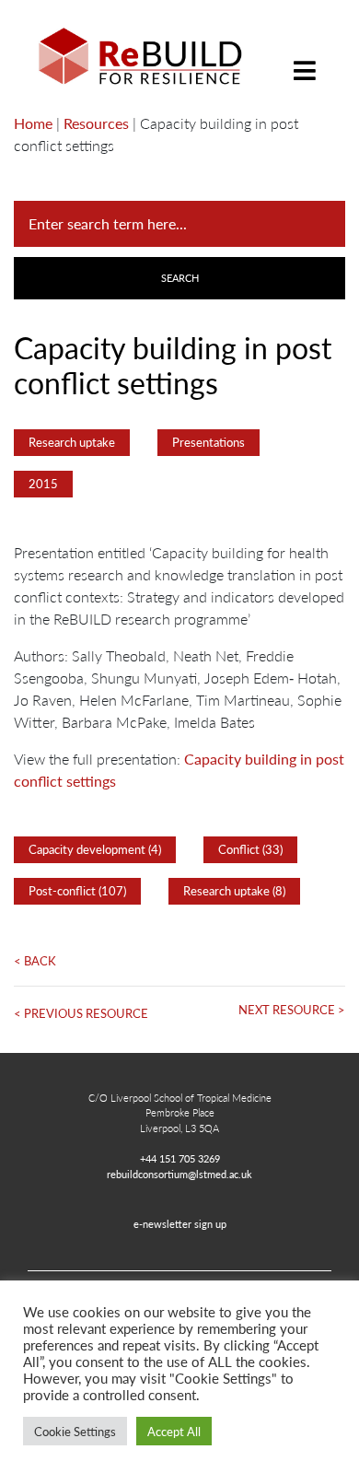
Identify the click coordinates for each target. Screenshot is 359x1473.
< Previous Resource (81, 1013)
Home (33, 123)
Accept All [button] (174, 1431)
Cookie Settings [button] (75, 1431)
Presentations (208, 442)
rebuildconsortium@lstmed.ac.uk (179, 1173)
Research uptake (72, 442)
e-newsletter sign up (179, 1223)
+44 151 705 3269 (180, 1158)
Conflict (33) (250, 849)
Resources (96, 123)
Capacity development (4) (95, 849)
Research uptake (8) (234, 891)
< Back (35, 961)
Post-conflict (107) (77, 891)
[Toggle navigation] (304, 57)
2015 (43, 483)
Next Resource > (291, 1009)
